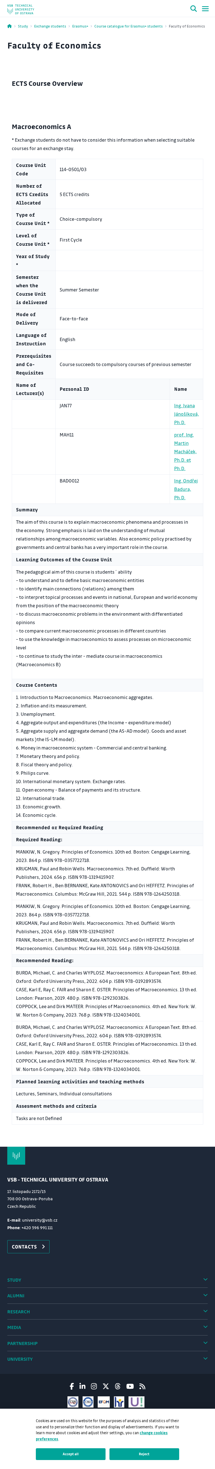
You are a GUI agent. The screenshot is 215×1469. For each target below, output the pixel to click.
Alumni (15, 1295)
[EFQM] (104, 1402)
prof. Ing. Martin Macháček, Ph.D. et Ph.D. (185, 451)
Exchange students (50, 26)
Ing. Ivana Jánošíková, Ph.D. (186, 414)
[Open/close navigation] (205, 9)
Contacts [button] (24, 1246)
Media (14, 1327)
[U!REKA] (136, 1402)
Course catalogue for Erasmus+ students (128, 26)
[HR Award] (119, 1402)
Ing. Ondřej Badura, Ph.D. (186, 489)
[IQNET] (88, 1402)
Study (23, 26)
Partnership (22, 1343)
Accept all (71, 1454)
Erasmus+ (80, 26)
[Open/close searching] (193, 9)
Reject (144, 1454)
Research (18, 1311)
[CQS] (72, 1402)
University (20, 1359)
